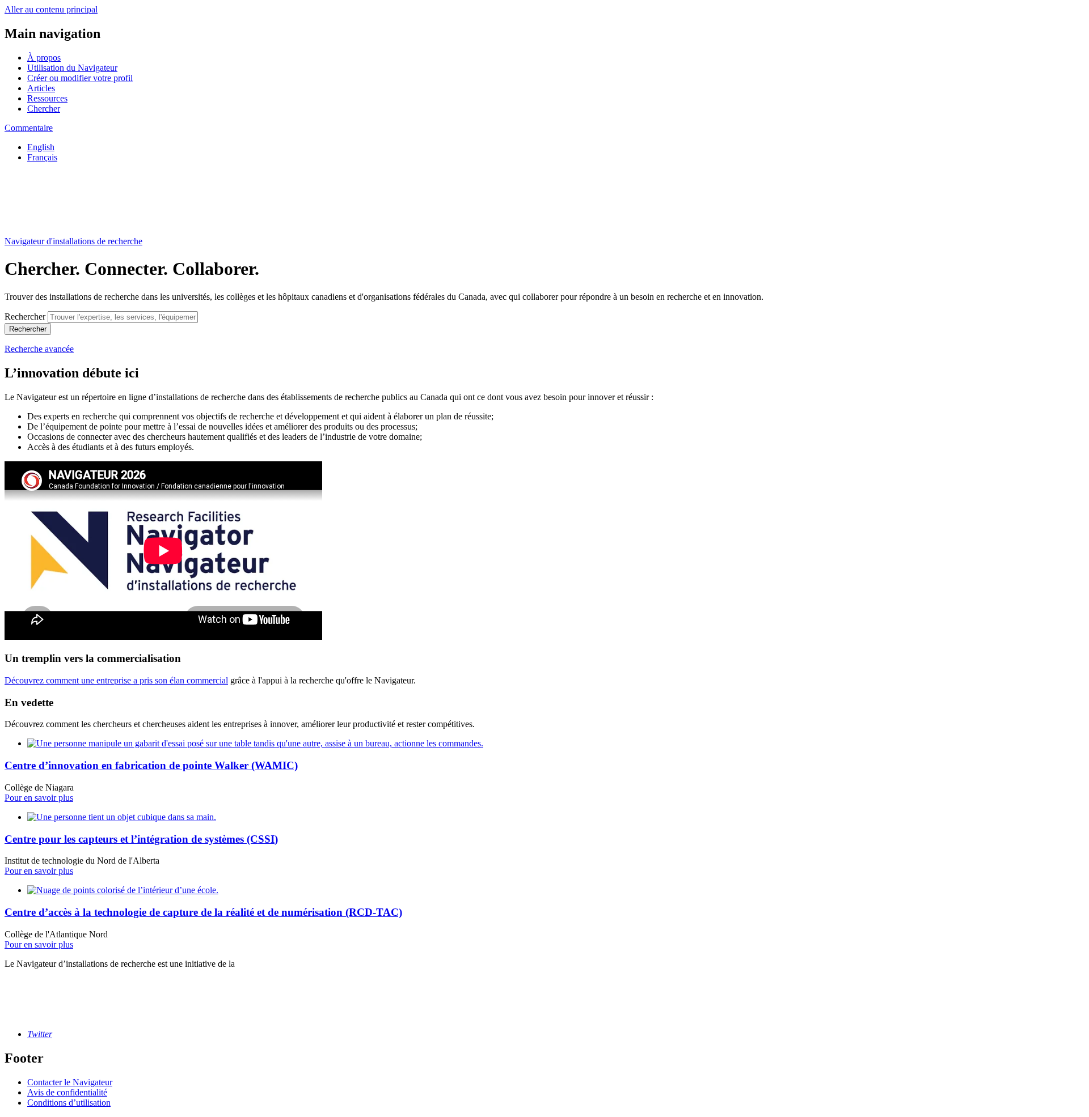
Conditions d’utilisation (69, 1102)
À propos (44, 57)
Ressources (47, 98)
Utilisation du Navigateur (72, 68)
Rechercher (25, 316)
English (40, 147)
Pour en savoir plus (39, 797)
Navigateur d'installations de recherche (73, 241)
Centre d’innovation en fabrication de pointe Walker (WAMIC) (151, 765)
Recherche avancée (39, 349)
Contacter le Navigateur (69, 1082)
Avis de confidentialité (67, 1092)
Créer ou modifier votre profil (80, 78)
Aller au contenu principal (51, 9)
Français (42, 157)
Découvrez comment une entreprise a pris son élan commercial (116, 680)
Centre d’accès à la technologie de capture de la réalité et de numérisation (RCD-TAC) (203, 912)
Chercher (43, 108)
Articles (41, 88)
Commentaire (29, 128)
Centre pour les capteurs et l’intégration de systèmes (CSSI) (141, 839)
